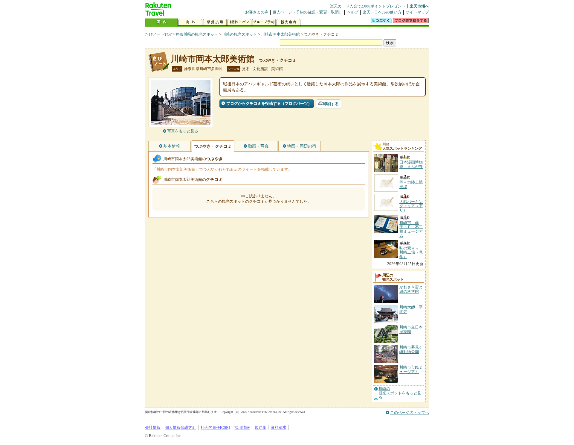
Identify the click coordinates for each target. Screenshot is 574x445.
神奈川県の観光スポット (196, 34)
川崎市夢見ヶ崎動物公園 (411, 349)
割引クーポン (239, 22)
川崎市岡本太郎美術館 (280, 34)
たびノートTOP (158, 34)
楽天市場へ (419, 6)
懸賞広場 (215, 22)
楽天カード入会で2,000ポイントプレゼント (367, 6)
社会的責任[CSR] (215, 427)
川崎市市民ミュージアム (411, 369)
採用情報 (242, 427)
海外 (190, 22)
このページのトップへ (409, 412)
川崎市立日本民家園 (411, 329)
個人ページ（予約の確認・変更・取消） (308, 12)
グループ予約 (264, 22)
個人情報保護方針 (180, 427)
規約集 (260, 427)
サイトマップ (417, 12)
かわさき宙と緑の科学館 (411, 289)
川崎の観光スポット (239, 34)
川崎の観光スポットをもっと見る (399, 393)
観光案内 (288, 22)
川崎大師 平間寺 (411, 309)
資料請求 (278, 427)
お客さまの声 (256, 12)
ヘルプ (352, 12)
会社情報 (153, 427)
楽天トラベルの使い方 (382, 12)
